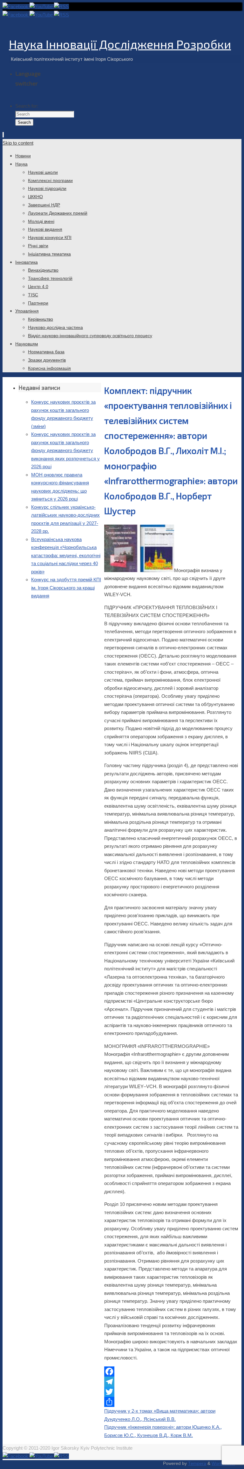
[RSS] (61, 6)
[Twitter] (171, 1392)
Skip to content (18, 143)
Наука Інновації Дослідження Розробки (120, 44)
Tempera (197, 1463)
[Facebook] (16, 6)
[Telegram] (171, 1382)
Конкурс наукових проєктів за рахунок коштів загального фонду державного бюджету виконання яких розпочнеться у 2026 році (65, 450)
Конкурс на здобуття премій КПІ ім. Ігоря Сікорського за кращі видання (66, 587)
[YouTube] (42, 6)
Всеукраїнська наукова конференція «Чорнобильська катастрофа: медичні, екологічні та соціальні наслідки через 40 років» (65, 555)
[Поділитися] (171, 1402)
